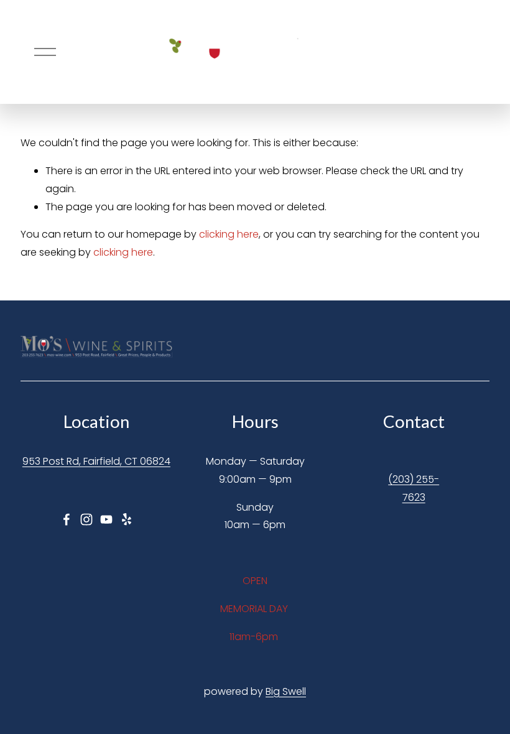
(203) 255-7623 (413, 488)
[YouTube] (106, 519)
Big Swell (286, 691)
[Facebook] (66, 519)
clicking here (229, 234)
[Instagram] (86, 519)
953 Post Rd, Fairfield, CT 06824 (96, 461)
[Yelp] (126, 519)
